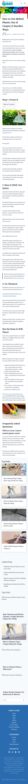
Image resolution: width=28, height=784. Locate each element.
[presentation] (14, 470)
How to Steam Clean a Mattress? (12, 668)
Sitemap (14, 722)
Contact (14, 720)
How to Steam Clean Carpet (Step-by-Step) (13, 502)
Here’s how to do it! (18, 278)
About (14, 715)
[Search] (23, 700)
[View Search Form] (25, 3)
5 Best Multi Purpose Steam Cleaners (13, 547)
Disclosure (14, 729)
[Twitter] (12, 752)
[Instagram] (15, 752)
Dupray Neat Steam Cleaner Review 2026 (13, 525)
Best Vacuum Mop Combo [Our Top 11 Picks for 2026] (13, 479)
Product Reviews (14, 744)
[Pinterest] (18, 752)
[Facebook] (9, 752)
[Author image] (4, 34)
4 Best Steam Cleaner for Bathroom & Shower (13, 693)
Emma (9, 34)
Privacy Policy (14, 725)
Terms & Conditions (14, 727)
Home (14, 713)
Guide (14, 739)
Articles (4, 15)
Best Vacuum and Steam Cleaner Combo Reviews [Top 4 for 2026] (13, 616)
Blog (14, 718)
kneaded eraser (6, 132)
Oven (14, 742)
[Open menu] (21, 3)
